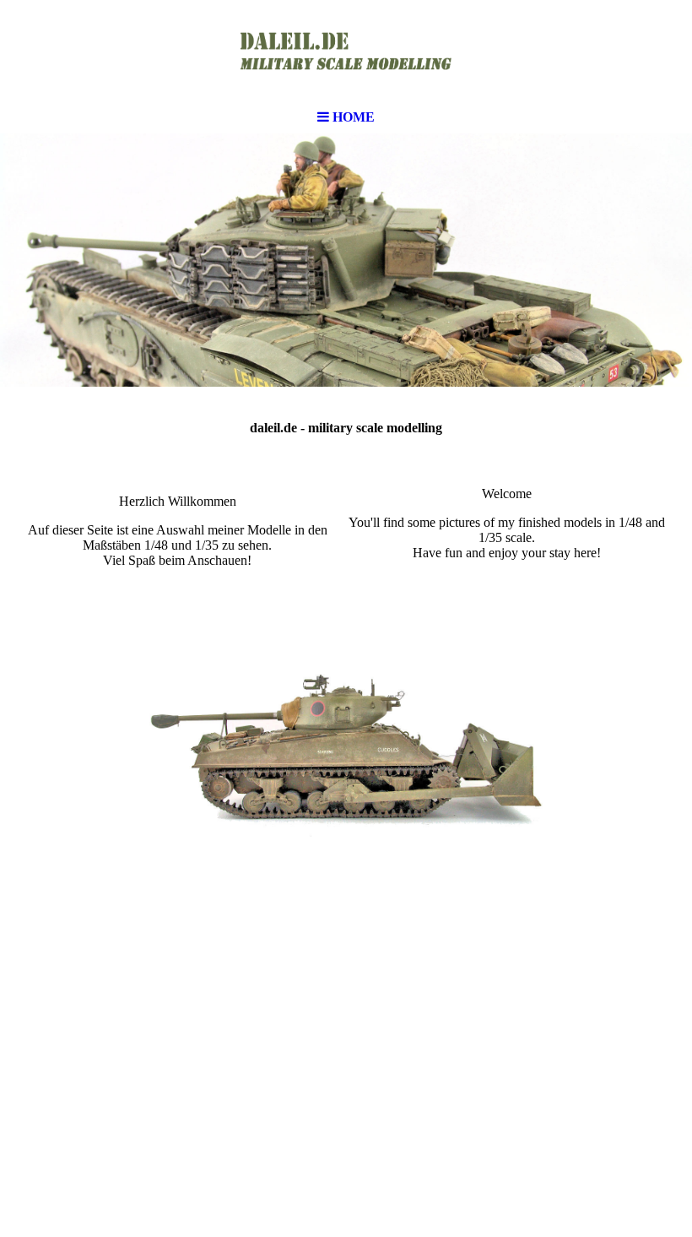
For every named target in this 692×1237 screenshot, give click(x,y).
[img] (346, 50)
